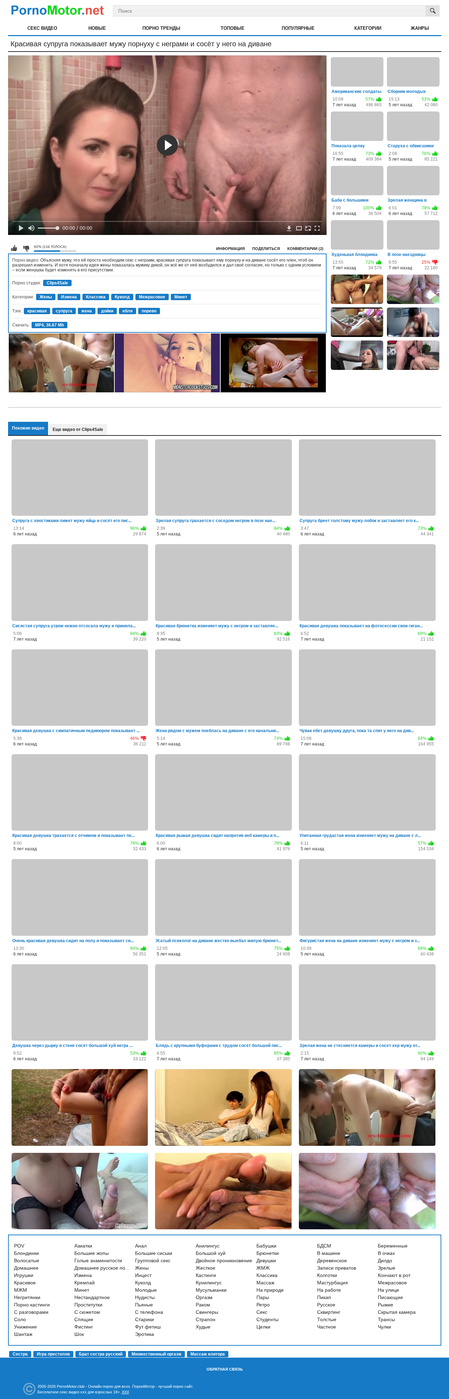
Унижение (25, 1327)
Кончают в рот (394, 1275)
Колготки (327, 1275)
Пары (262, 1297)
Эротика (144, 1334)
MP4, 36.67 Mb (49, 325)
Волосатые (26, 1260)
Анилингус (208, 1246)
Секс (261, 1312)
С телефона (149, 1312)
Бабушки (266, 1246)
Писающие (390, 1297)
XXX (125, 1392)
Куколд (122, 297)
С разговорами (31, 1312)
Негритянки (27, 1297)
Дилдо (385, 1260)
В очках (386, 1253)
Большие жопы (91, 1253)
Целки (263, 1327)
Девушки (266, 1260)
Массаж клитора (207, 1354)
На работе (329, 1290)
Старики (144, 1319)
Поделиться (266, 248)
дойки (107, 311)
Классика (96, 297)
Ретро (263, 1304)
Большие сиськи (153, 1253)
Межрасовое (152, 297)
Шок (79, 1334)
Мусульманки (211, 1290)
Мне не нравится (26, 248)
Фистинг (83, 1327)
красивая (37, 311)
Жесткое (205, 1268)
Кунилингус (209, 1282)
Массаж (265, 1282)
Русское (326, 1304)
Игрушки (23, 1275)
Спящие (83, 1319)
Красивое (25, 1282)
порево (149, 311)
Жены (46, 297)
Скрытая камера (397, 1312)
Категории (367, 28)
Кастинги (206, 1275)
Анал (141, 1246)
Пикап (324, 1297)
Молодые (146, 1290)
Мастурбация (332, 1282)
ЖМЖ (263, 1268)
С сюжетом (87, 1312)
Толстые (326, 1319)
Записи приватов (336, 1268)
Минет (180, 297)
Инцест (143, 1275)
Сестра (20, 1354)
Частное (326, 1327)
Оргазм (204, 1297)
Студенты (267, 1319)
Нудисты (145, 1297)
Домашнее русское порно (104, 1268)
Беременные (393, 1246)
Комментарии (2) (305, 248)
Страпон (205, 1319)
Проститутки (88, 1304)
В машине (328, 1253)
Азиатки (83, 1246)
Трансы (386, 1319)
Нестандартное (92, 1297)
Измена (69, 297)
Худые (203, 1327)
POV (19, 1246)
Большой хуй (211, 1253)
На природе (270, 1290)
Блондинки (26, 1253)
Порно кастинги (32, 1304)
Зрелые (386, 1268)
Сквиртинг (328, 1312)
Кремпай (84, 1282)
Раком (203, 1304)
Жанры (420, 28)
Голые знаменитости (98, 1260)
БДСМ (324, 1246)
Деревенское (332, 1260)
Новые (97, 28)
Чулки (384, 1327)
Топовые (232, 28)
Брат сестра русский (100, 1354)
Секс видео (42, 28)
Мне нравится (14, 248)
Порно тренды (161, 28)
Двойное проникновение (224, 1260)
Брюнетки (267, 1253)
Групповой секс (152, 1260)
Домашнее (26, 1268)
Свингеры (207, 1312)
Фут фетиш (148, 1327)
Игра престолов (53, 1354)
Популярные (298, 28)
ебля (127, 311)
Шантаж (23, 1334)
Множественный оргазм (156, 1354)
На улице (388, 1290)
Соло (20, 1319)
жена (86, 311)
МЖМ (20, 1290)
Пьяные (144, 1304)
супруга (64, 311)
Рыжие (385, 1304)
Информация (230, 248)
